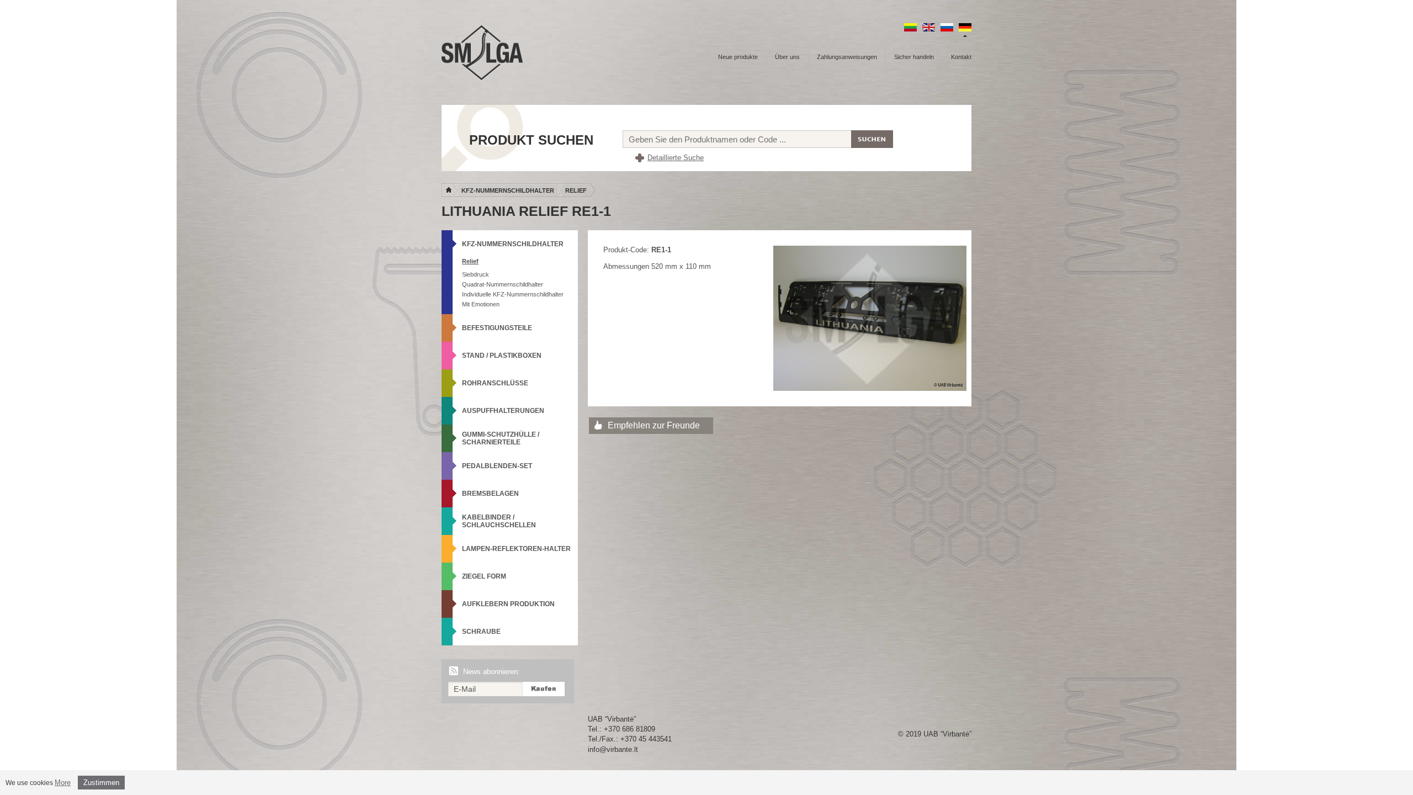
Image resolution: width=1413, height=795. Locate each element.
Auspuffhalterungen (503, 411)
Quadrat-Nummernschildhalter (502, 284)
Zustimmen (101, 782)
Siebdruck (475, 274)
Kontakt (961, 57)
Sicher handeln (914, 57)
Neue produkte (738, 57)
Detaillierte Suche (675, 157)
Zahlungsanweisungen (847, 57)
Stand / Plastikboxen (501, 355)
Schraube (481, 631)
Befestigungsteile (497, 328)
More (63, 782)
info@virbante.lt (613, 749)
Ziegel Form (484, 576)
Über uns (787, 57)
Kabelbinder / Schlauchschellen (499, 521)
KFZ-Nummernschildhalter (507, 190)
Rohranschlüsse (495, 383)
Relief (576, 190)
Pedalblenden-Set (497, 466)
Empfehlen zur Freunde (654, 425)
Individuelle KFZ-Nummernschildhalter (513, 294)
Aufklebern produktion (508, 604)
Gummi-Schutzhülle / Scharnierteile (500, 438)
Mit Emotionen (481, 304)
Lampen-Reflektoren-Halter (516, 549)
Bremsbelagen (490, 493)
